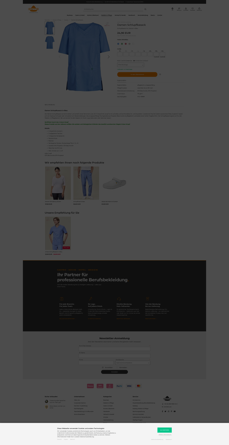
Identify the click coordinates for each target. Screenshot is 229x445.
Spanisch (72, 439)
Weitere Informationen (165, 434)
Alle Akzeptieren (164, 430)
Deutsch (59, 439)
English (66, 439)
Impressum (169, 439)
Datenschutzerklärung (157, 439)
